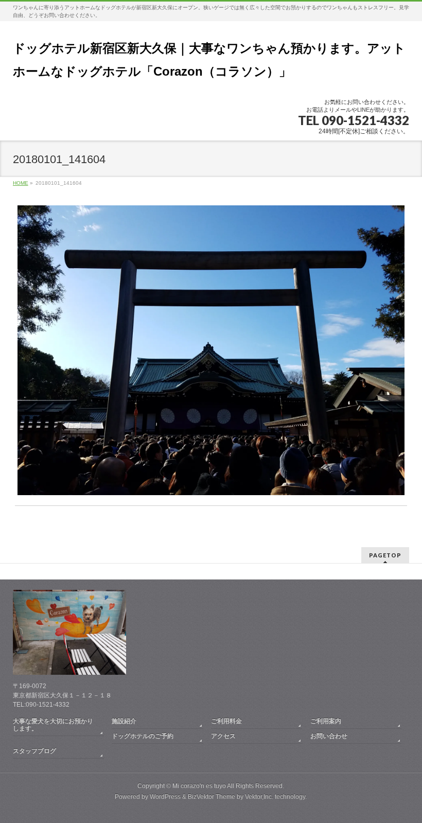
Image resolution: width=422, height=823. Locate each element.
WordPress (165, 796)
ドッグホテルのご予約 (142, 736)
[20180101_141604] (210, 350)
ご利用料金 (226, 721)
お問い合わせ (328, 736)
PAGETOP (385, 555)
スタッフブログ (34, 751)
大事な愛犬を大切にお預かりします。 (53, 724)
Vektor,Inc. (259, 796)
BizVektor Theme (211, 796)
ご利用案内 (325, 721)
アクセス (223, 736)
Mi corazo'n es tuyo (199, 786)
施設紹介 (124, 721)
